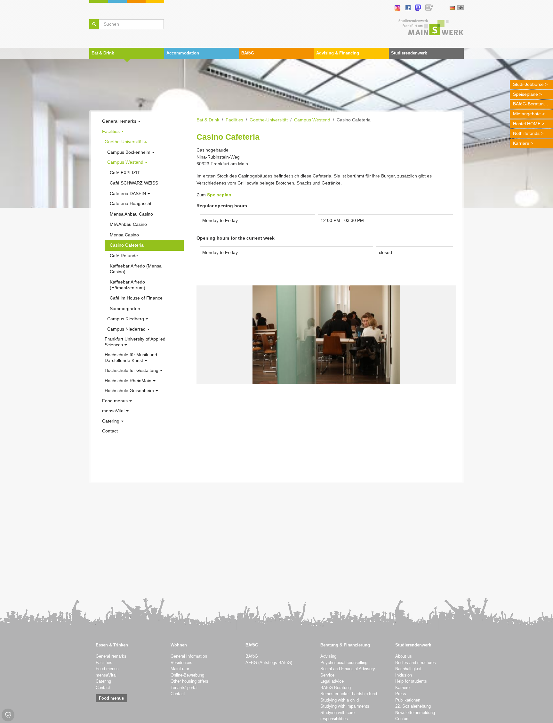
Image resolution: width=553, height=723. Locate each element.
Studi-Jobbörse (528, 84)
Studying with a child (339, 700)
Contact (103, 688)
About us (403, 656)
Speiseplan (219, 194)
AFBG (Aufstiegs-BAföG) (268, 663)
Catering (103, 681)
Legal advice (332, 681)
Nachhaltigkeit (408, 669)
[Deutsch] (452, 7)
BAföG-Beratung (529, 103)
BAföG (251, 656)
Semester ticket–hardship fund (348, 694)
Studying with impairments (344, 706)
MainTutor (180, 669)
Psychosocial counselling (343, 663)
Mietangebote (527, 113)
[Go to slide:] (320, 375)
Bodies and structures (415, 663)
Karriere (521, 143)
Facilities (104, 663)
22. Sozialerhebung (413, 706)
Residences (181, 663)
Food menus (107, 669)
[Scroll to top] (540, 710)
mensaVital (106, 675)
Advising (328, 656)
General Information (189, 656)
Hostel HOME (527, 123)
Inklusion (403, 675)
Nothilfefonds (526, 133)
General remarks (111, 656)
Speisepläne (525, 94)
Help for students (411, 681)
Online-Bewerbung (187, 675)
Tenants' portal (184, 688)
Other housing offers (189, 681)
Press (400, 694)
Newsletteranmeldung (415, 713)
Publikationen (407, 700)
